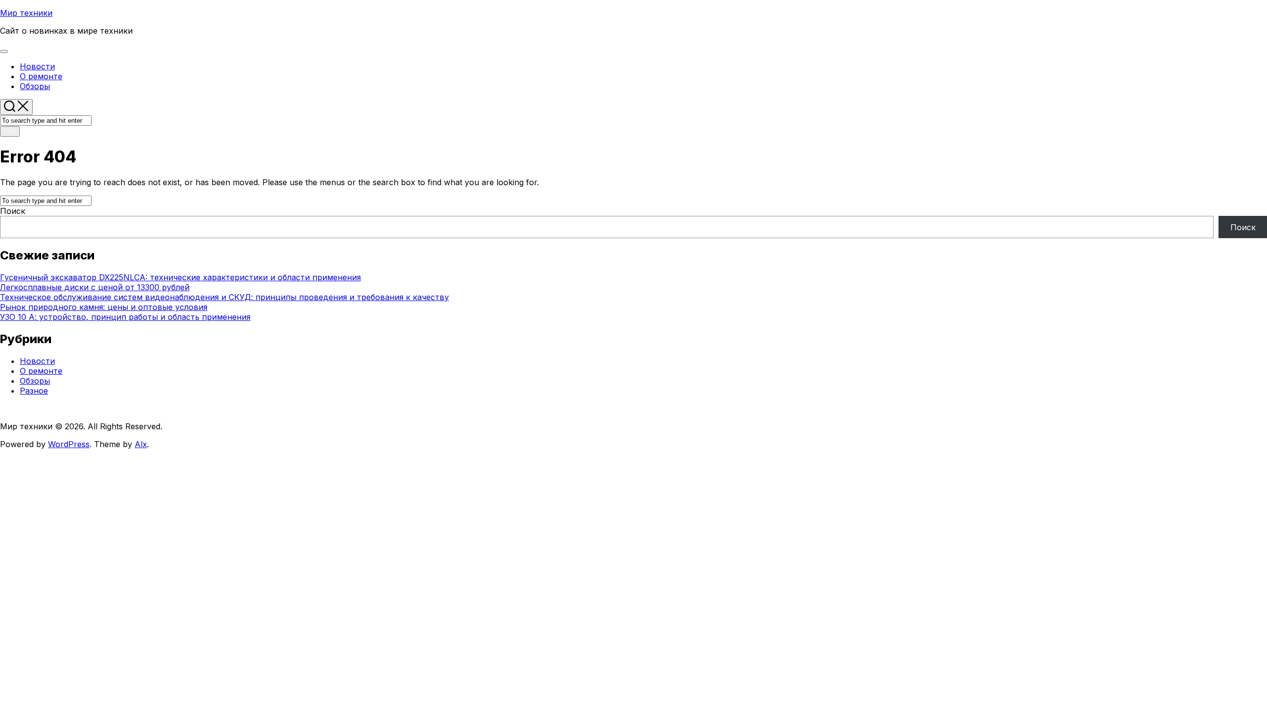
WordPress (69, 444)
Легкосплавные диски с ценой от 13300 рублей (95, 287)
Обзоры (35, 86)
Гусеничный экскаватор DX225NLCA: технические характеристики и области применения (180, 277)
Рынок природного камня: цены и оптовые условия (103, 307)
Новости (37, 66)
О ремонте (41, 76)
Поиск (12, 211)
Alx (141, 444)
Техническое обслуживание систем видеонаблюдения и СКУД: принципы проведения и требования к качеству (224, 297)
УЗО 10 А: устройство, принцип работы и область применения (125, 317)
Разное (34, 391)
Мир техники (26, 13)
